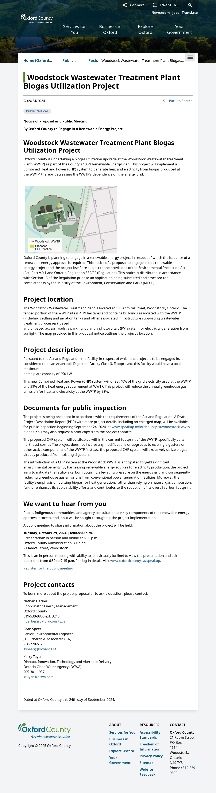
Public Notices (69, 63)
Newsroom (160, 12)
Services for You (74, 29)
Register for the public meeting (48, 568)
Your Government (179, 29)
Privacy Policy (151, 756)
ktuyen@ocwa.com (38, 677)
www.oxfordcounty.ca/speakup (135, 560)
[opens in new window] (23, 575)
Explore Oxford (145, 29)
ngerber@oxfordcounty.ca (44, 621)
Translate (190, 12)
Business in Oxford (110, 29)
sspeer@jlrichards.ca (40, 649)
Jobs (175, 12)
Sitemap (147, 762)
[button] (190, 57)
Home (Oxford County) (36, 63)
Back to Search (181, 100)
